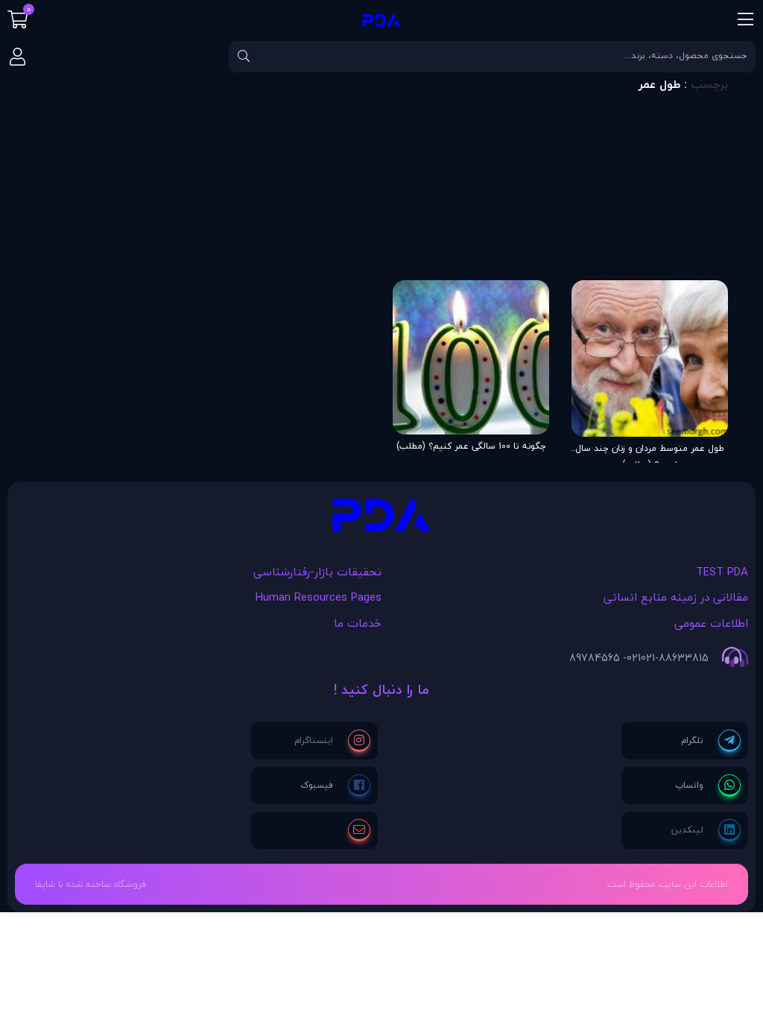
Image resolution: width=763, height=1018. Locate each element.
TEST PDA (722, 571)
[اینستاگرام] (332, 741)
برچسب (709, 85)
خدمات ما (358, 623)
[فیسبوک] (335, 785)
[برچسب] (381, 518)
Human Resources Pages (319, 597)
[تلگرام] (711, 741)
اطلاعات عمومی (711, 623)
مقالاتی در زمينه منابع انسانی (676, 597)
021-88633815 (675, 658)
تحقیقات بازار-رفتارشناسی (317, 571)
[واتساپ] (708, 785)
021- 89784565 (605, 658)
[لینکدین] (706, 830)
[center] (244, 56)
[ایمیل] (359, 830)
